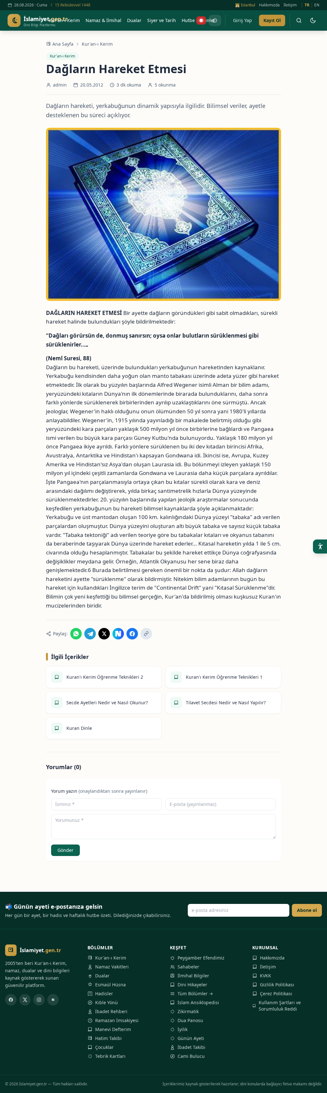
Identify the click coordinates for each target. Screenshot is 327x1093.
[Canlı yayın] (201, 20)
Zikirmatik (188, 1011)
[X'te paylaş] (104, 633)
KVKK (265, 976)
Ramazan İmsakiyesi (117, 1020)
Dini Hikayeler (192, 985)
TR (307, 5)
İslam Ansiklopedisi (198, 1002)
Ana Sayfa (62, 44)
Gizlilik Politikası (277, 985)
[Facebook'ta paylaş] (132, 633)
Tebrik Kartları (110, 1056)
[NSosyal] (53, 999)
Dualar (102, 976)
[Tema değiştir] (313, 20)
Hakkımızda (269, 5)
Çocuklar (104, 1047)
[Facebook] (11, 999)
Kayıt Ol (272, 20)
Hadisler (104, 993)
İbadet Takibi (191, 1047)
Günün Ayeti (191, 1038)
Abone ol (307, 910)
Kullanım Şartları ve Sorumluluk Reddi (280, 1005)
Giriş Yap (242, 20)
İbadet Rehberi (111, 1011)
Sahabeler (188, 967)
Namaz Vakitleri (112, 967)
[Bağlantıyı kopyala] (146, 633)
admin (60, 85)
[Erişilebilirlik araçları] (320, 546)
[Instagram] (39, 999)
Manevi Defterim (113, 1029)
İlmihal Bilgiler (193, 976)
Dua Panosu (190, 1020)
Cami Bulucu (191, 1056)
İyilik (182, 1029)
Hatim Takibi (108, 1038)
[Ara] (299, 20)
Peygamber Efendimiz (201, 958)
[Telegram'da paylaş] (90, 633)
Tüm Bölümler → (195, 993)
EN (316, 5)
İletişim (290, 5)
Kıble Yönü (106, 1002)
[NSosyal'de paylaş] (118, 633)
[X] (25, 999)
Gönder (65, 850)
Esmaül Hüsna (110, 985)
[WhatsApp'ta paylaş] (76, 633)
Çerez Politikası (276, 993)
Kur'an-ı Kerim (97, 44)
